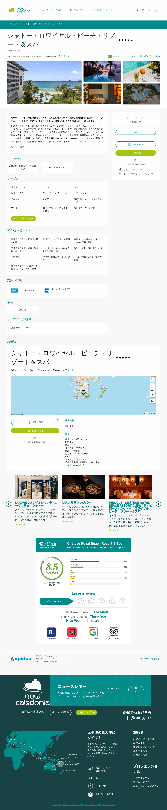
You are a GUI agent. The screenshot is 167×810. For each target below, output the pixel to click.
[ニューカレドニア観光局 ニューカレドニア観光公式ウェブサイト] (19, 10)
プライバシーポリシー (72, 804)
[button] (138, 10)
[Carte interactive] (143, 10)
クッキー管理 (108, 804)
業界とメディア (141, 782)
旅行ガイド (139, 743)
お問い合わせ (140, 755)
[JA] (155, 10)
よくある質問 (140, 751)
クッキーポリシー (92, 804)
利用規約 (56, 804)
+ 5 (141, 94)
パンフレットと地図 (143, 739)
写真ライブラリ (141, 778)
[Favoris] (149, 10)
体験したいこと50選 (144, 747)
